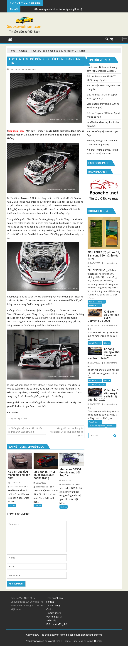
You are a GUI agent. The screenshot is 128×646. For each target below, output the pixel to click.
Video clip (111, 426)
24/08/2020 (67, 480)
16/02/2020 (95, 404)
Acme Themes (95, 640)
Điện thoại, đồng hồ (97, 302)
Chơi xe (13, 418)
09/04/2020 (95, 325)
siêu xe (24, 418)
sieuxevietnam (31, 69)
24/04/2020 (95, 263)
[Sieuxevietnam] (10, 39)
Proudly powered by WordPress (42, 640)
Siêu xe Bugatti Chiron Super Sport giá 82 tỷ (36, 9)
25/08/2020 (41, 483)
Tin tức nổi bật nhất (97, 384)
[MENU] (125, 39)
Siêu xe (107, 343)
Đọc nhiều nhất (95, 305)
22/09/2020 (15, 482)
